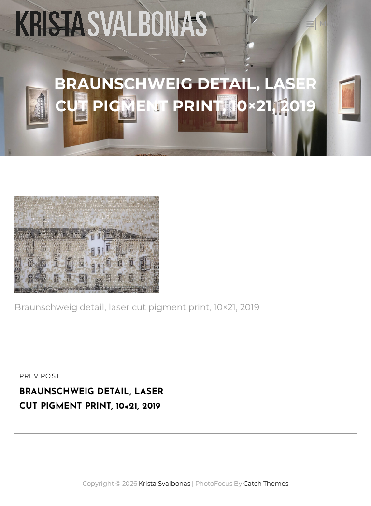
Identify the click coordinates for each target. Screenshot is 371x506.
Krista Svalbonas (164, 483)
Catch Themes (265, 483)
